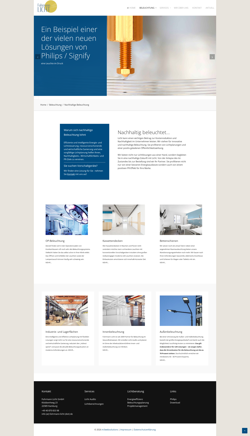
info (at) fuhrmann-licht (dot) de (57, 414)
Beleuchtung (146, 7)
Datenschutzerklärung (145, 429)
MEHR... (49, 262)
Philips (173, 399)
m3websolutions (110, 429)
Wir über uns (181, 7)
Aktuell (210, 7)
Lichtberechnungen (94, 403)
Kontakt (197, 7)
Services (164, 7)
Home (132, 7)
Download (175, 402)
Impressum (126, 429)
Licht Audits (90, 399)
